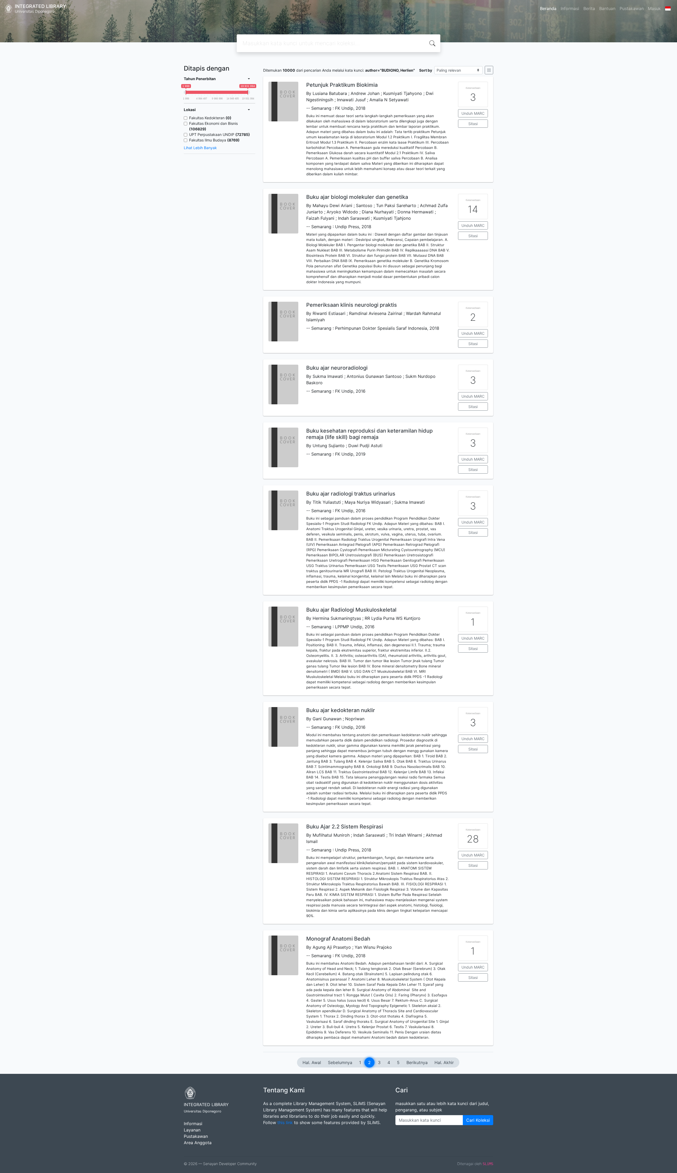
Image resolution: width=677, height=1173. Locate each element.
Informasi (570, 8)
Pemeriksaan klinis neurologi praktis (351, 305)
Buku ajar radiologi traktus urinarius (350, 494)
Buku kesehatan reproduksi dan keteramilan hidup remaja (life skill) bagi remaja (369, 434)
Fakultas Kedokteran (210, 118)
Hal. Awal (312, 1062)
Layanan (192, 1130)
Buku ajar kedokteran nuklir (340, 710)
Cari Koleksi (478, 1120)
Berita (589, 8)
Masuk (654, 8)
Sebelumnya (340, 1062)
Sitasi (473, 123)
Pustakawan (632, 8)
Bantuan (607, 8)
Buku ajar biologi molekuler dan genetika (357, 197)
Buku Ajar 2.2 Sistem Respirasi (344, 826)
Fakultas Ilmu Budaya (214, 140)
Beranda (548, 8)
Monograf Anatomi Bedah (338, 939)
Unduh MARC (472, 113)
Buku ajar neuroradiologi (337, 368)
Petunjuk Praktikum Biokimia (342, 85)
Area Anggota (198, 1142)
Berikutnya (417, 1062)
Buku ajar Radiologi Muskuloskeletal (351, 610)
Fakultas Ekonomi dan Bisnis (213, 126)
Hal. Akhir (444, 1062)
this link (285, 1122)
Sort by (425, 70)
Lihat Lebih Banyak (200, 147)
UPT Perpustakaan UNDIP (219, 134)
